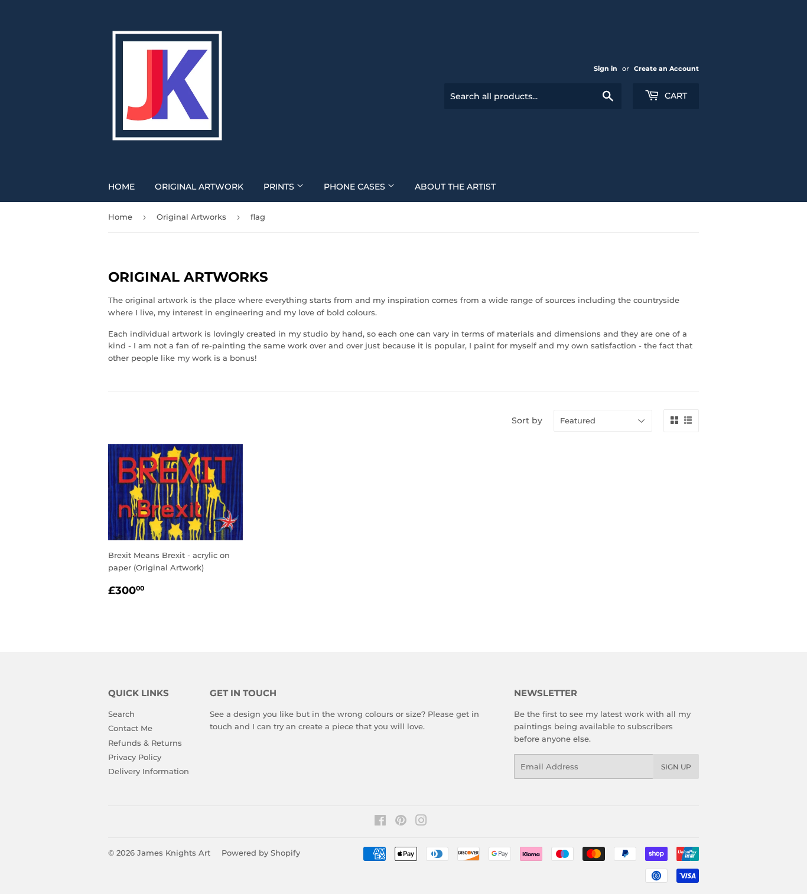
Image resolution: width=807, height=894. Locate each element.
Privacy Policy (134, 757)
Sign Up (676, 766)
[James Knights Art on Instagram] (421, 822)
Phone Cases (356, 186)
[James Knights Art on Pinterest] (401, 822)
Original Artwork (199, 186)
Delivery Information (148, 771)
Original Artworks (191, 216)
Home (121, 186)
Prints (280, 186)
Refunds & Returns (145, 743)
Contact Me (130, 728)
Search (121, 714)
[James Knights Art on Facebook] (380, 822)
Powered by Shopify (261, 852)
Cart (674, 95)
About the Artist (455, 186)
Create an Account (666, 68)
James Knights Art (173, 852)
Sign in (605, 68)
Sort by (527, 420)
